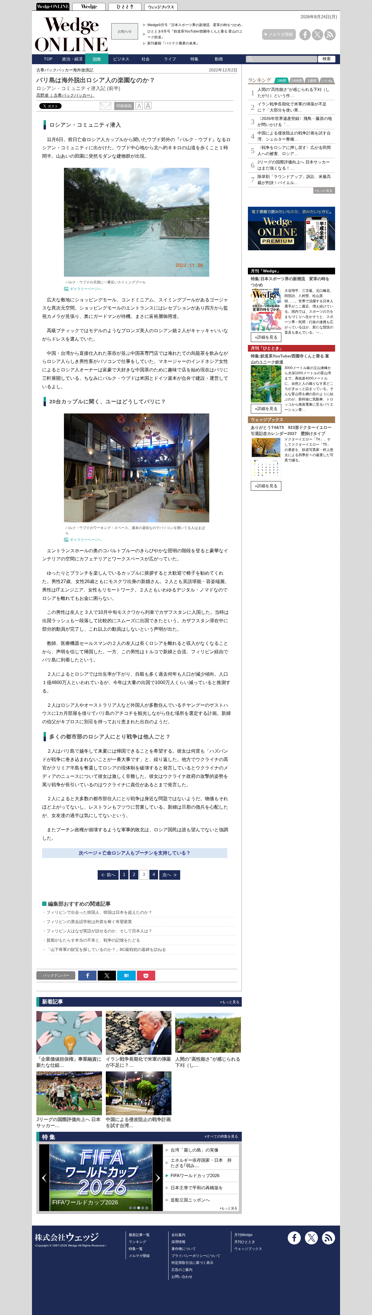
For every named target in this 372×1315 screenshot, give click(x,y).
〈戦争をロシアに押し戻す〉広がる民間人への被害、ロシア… (294, 150)
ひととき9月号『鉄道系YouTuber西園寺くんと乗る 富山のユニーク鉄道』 (196, 34)
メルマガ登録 (281, 34)
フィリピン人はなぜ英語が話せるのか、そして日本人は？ (99, 931)
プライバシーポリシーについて (195, 1256)
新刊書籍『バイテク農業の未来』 (173, 43)
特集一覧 (136, 1249)
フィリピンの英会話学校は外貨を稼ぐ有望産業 (89, 921)
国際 (97, 59)
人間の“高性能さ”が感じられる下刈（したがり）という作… (293, 92)
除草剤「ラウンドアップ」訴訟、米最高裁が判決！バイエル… (294, 179)
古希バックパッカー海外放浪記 (64, 70)
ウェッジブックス (248, 1249)
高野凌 (65, 95)
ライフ (170, 59)
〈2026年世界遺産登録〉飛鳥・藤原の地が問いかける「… (294, 121)
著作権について (183, 1249)
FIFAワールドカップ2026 (85, 1202)
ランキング (137, 1242)
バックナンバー (56, 975)
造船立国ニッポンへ (190, 1199)
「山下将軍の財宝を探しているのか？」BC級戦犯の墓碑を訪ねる (106, 949)
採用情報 (178, 1242)
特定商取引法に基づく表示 (192, 1263)
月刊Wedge (243, 1235)
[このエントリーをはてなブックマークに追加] (126, 975)
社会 (146, 59)
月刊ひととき (244, 1242)
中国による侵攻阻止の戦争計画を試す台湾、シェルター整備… (294, 136)
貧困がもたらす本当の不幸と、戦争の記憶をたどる (93, 940)
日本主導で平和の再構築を (197, 1187)
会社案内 (178, 1235)
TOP (48, 59)
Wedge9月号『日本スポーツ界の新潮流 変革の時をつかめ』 (195, 25)
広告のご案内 (181, 1270)
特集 (194, 59)
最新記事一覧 (139, 1235)
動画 (219, 59)
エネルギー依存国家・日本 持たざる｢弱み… (201, 1163)
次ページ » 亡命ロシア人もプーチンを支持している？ (135, 852)
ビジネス (121, 59)
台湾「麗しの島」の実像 (195, 1149)
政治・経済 (72, 59)
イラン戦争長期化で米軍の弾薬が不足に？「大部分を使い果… (292, 107)
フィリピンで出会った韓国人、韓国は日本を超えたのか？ (99, 912)
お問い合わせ (181, 1277)
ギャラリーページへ (85, 289)
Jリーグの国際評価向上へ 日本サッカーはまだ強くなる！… (293, 165)
